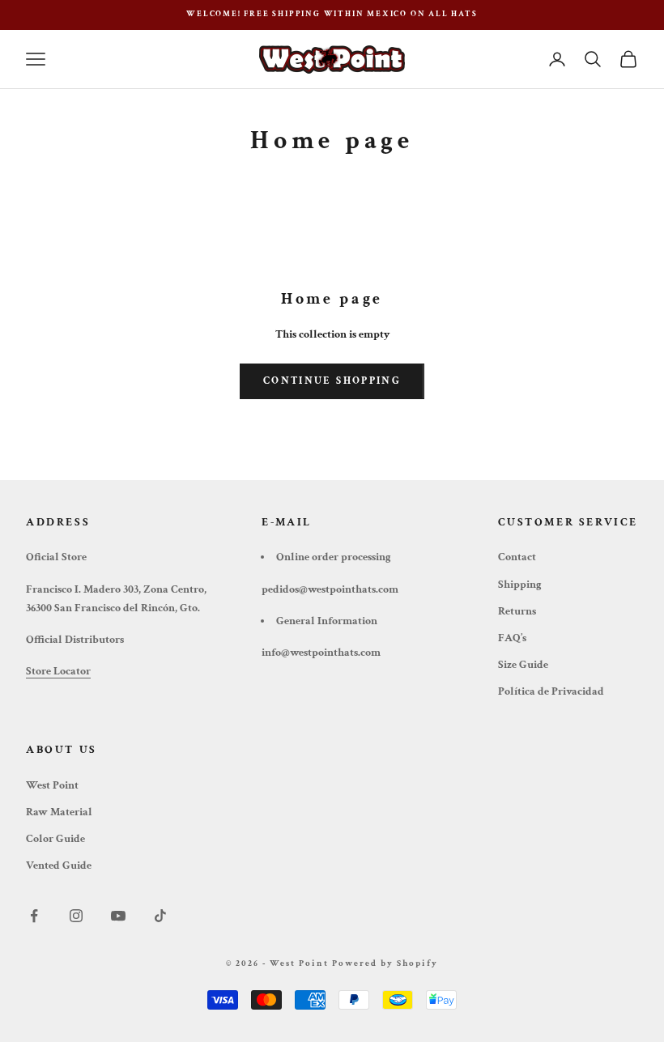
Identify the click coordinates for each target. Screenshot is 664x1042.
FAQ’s (512, 638)
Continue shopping (332, 381)
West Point (52, 785)
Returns (517, 611)
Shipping (520, 584)
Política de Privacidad (551, 691)
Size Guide (523, 664)
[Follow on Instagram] (76, 916)
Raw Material (59, 812)
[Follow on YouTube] (118, 916)
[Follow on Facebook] (34, 916)
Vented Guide (59, 865)
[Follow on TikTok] (160, 916)
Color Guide (55, 838)
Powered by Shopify (385, 963)
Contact (517, 557)
